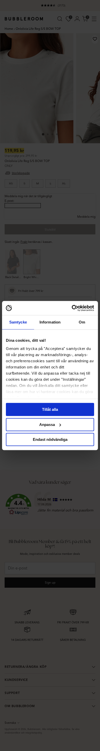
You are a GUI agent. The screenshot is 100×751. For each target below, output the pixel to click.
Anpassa (47, 424)
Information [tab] (50, 322)
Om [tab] (82, 322)
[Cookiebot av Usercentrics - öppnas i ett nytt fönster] (72, 308)
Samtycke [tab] (18, 322)
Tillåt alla (50, 409)
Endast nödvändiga (50, 439)
